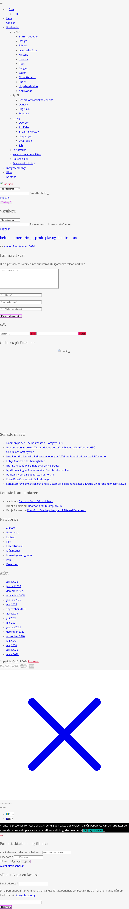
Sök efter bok (38, 193)
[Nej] (104, 831)
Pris (8, 559)
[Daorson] (6, 184)
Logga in (5, 197)
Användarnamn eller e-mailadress (21, 852)
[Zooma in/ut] (1, 803)
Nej (90, 830)
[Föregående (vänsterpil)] (1, 807)
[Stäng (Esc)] (10, 803)
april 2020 (12, 649)
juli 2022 (11, 618)
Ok (85, 830)
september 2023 (15, 609)
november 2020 (15, 636)
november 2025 (15, 595)
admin (7, 246)
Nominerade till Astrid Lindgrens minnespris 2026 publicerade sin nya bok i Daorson (56, 456)
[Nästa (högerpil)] (4, 807)
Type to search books (50, 224)
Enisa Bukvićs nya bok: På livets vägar (28, 479)
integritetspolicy (25, 895)
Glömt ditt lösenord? (12, 866)
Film (8, 541)
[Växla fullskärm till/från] (4, 803)
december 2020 (15, 631)
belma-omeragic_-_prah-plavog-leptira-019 (38, 237)
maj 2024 (11, 604)
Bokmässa (12, 532)
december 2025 (15, 591)
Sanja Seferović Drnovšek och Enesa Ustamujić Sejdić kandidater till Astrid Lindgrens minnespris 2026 (66, 483)
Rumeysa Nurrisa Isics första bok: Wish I (30, 474)
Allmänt (10, 528)
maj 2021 (11, 622)
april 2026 (12, 581)
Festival (10, 537)
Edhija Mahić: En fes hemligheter (25, 461)
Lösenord (6, 857)
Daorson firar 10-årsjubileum (36, 501)
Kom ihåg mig (12, 861)
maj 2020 (11, 645)
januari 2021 (13, 627)
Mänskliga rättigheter (19, 555)
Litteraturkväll (14, 546)
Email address (9, 883)
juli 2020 (11, 641)
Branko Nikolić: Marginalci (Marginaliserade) (32, 465)
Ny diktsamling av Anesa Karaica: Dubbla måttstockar (37, 470)
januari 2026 (13, 586)
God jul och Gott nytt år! (20, 452)
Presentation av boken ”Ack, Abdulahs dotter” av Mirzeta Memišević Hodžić (50, 447)
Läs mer (98, 830)
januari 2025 (13, 600)
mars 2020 (12, 654)
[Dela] (7, 803)
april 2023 (12, 613)
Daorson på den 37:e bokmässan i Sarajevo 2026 (34, 443)
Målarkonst (13, 550)
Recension (12, 564)
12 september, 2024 (23, 246)
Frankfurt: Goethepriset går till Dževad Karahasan (56, 510)
